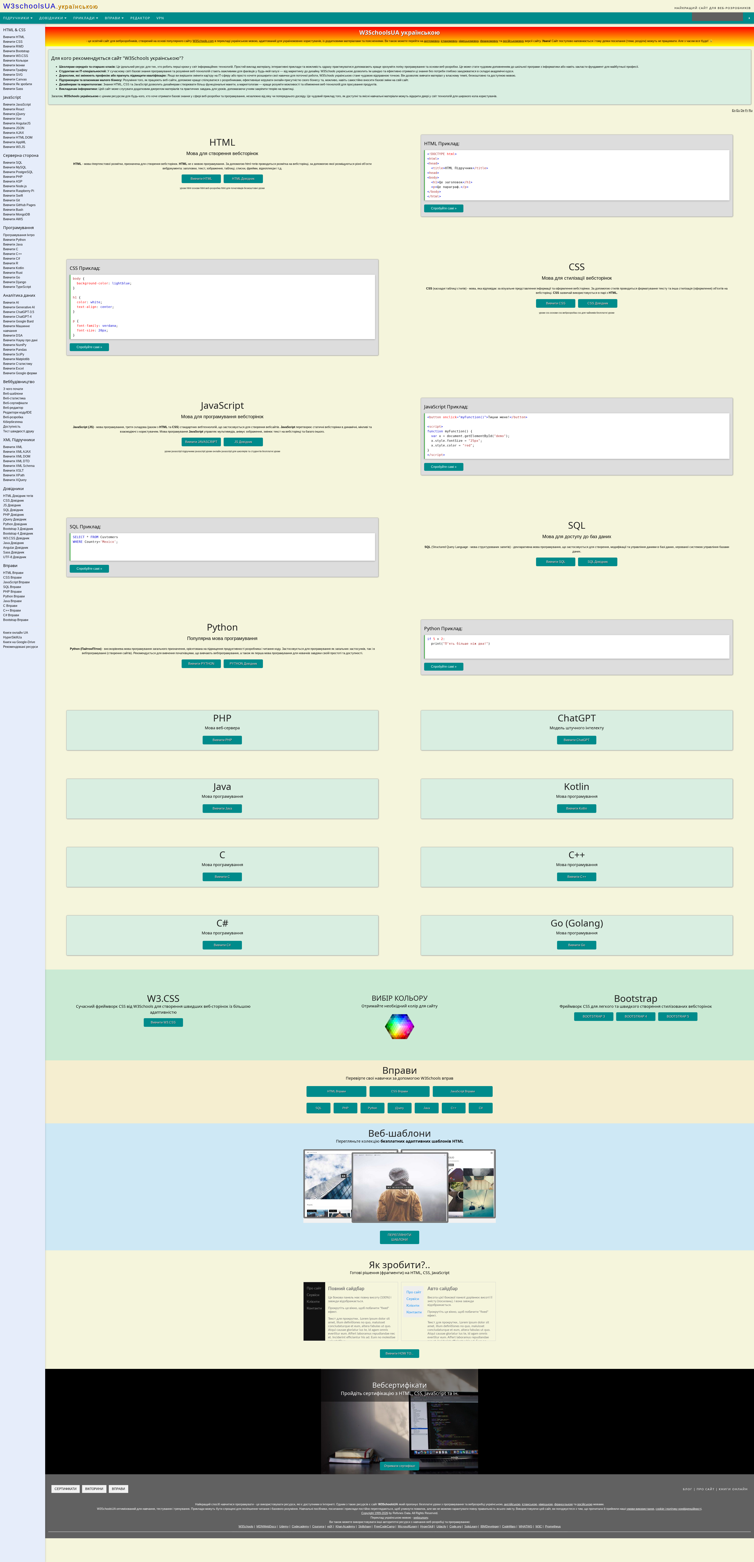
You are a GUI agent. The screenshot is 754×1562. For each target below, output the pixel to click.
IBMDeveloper (489, 1526)
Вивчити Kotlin (13, 268)
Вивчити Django (14, 282)
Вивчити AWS (13, 219)
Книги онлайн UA (15, 632)
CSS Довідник (13, 500)
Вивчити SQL (12, 162)
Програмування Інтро (19, 235)
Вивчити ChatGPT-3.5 (18, 312)
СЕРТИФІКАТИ (66, 1489)
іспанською (529, 1504)
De (742, 110)
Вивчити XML (12, 447)
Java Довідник (13, 543)
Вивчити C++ (12, 254)
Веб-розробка (13, 417)
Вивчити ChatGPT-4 (17, 316)
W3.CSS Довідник (16, 538)
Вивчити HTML (14, 37)
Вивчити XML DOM (16, 456)
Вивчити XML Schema (19, 465)
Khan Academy (345, 1526)
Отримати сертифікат (399, 1466)
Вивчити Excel (13, 368)
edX (329, 1526)
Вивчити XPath (14, 475)
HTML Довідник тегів (18, 496)
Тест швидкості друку (18, 431)
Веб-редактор (13, 407)
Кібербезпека (13, 422)
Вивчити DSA (13, 335)
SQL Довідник (13, 510)
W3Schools (246, 1526)
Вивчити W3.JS (14, 147)
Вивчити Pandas (15, 349)
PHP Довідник (13, 514)
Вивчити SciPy (13, 354)
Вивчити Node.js (15, 186)
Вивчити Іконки (14, 65)
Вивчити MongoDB (16, 214)
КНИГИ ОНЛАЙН (733, 1489)
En (734, 110)
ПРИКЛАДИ (84, 18)
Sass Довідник (13, 552)
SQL (318, 1108)
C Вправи (10, 605)
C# (481, 1108)
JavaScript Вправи (16, 582)
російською (584, 1504)
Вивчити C (10, 249)
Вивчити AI (11, 302)
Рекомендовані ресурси (20, 646)
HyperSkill (426, 1526)
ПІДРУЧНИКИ (16, 18)
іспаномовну (449, 41)
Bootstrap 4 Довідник (18, 533)
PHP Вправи (12, 591)
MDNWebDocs (266, 1526)
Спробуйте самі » (444, 208)
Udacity (441, 1526)
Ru (750, 110)
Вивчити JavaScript (17, 104)
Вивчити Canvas (15, 79)
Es (738, 110)
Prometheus (553, 1526)
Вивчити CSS (13, 41)
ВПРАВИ (113, 18)
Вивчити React (13, 109)
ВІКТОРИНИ (94, 1489)
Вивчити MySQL (14, 167)
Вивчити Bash (13, 209)
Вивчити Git (11, 200)
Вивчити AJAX (13, 132)
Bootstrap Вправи (15, 620)
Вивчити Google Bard (18, 321)
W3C (538, 1526)
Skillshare (364, 1526)
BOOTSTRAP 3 (594, 1016)
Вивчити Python (14, 239)
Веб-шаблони (13, 393)
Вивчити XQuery (15, 480)
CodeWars (509, 1526)
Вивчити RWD (13, 46)
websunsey (421, 1517)
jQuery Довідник (14, 519)
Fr (746, 110)
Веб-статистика (14, 398)
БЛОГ (687, 1489)
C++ (454, 1108)
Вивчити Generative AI (19, 307)
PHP (345, 1108)
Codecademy (300, 1526)
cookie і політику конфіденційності (678, 1508)
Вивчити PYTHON (201, 663)
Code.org (455, 1526)
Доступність (11, 426)
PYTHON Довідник (243, 663)
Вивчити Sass (13, 88)
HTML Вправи (13, 572)
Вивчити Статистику (17, 363)
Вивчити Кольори (15, 60)
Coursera (318, 1526)
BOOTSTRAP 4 (636, 1016)
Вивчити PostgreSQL (18, 172)
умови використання (640, 1508)
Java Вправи (12, 601)
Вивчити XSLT (13, 470)
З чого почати (13, 389)
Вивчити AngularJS (17, 123)
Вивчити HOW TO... (400, 1353)
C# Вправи (11, 615)
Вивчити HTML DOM (17, 137)
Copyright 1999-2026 (374, 1513)
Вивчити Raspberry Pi (18, 191)
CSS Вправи (12, 577)
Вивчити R (10, 263)
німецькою (546, 1504)
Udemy (284, 1526)
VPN (160, 18)
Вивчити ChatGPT (577, 740)
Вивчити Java (13, 244)
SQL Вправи (12, 587)
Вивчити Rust (12, 272)
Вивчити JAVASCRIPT (201, 442)
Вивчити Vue (12, 118)
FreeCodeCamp (384, 1526)
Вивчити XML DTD (16, 461)
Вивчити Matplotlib (16, 359)
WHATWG (525, 1526)
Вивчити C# (11, 258)
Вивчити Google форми (20, 373)
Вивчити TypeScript (17, 286)
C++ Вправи (12, 610)
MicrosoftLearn (407, 1526)
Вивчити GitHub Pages (19, 205)
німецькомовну (469, 41)
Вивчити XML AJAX (17, 451)
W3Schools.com (203, 41)
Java (427, 1108)
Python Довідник (15, 524)
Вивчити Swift (13, 195)
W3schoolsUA (50, 6)
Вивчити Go (11, 277)
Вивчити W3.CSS (15, 56)
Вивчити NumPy (14, 345)
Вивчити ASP (12, 181)
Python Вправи (14, 596)
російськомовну (513, 41)
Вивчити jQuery (14, 114)
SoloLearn (470, 1526)
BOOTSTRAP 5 (678, 1016)
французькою (563, 1504)
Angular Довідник (15, 547)
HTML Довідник (243, 178)
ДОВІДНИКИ (51, 18)
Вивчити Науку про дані (20, 340)
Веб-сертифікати (15, 403)
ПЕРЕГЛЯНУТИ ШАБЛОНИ (399, 1237)
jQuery (399, 1108)
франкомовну (489, 41)
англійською (512, 1504)
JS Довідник (12, 505)
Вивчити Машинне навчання (16, 328)
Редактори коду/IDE (17, 412)
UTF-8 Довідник (14, 557)
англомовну (431, 41)
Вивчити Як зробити (17, 84)
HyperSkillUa (12, 637)
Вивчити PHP (13, 176)
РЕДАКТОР (140, 18)
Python (372, 1108)
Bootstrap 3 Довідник (18, 528)
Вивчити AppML (14, 142)
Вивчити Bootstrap (16, 51)
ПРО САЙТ (706, 1489)
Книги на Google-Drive (19, 642)
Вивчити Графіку (15, 70)
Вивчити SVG (13, 74)
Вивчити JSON (13, 128)
